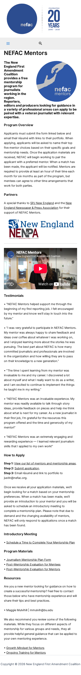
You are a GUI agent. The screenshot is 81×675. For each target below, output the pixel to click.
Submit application (27, 468)
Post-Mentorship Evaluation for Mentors (33, 569)
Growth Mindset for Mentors (25, 648)
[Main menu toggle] (8, 43)
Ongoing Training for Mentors (26, 652)
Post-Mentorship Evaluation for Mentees (33, 564)
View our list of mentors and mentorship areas (45, 463)
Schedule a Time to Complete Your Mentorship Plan (40, 542)
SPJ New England (42, 203)
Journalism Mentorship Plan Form (28, 560)
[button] (40, 43)
